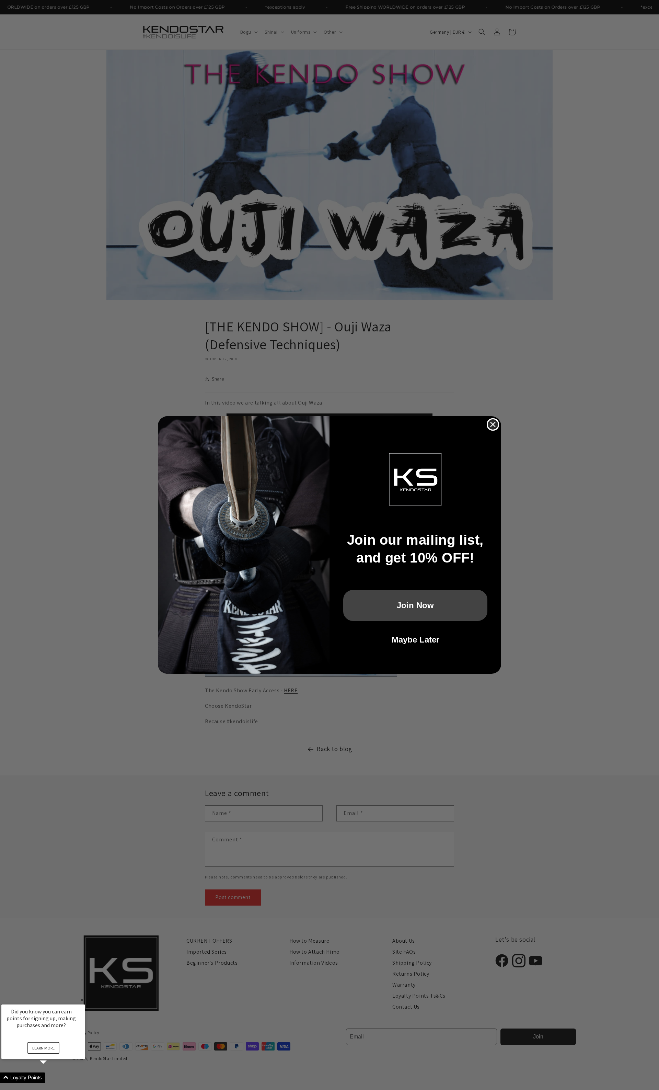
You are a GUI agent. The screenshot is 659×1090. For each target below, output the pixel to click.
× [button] (82, 1000)
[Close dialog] (492, 424)
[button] (51, 1077)
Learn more (43, 1048)
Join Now (415, 605)
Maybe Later (415, 639)
